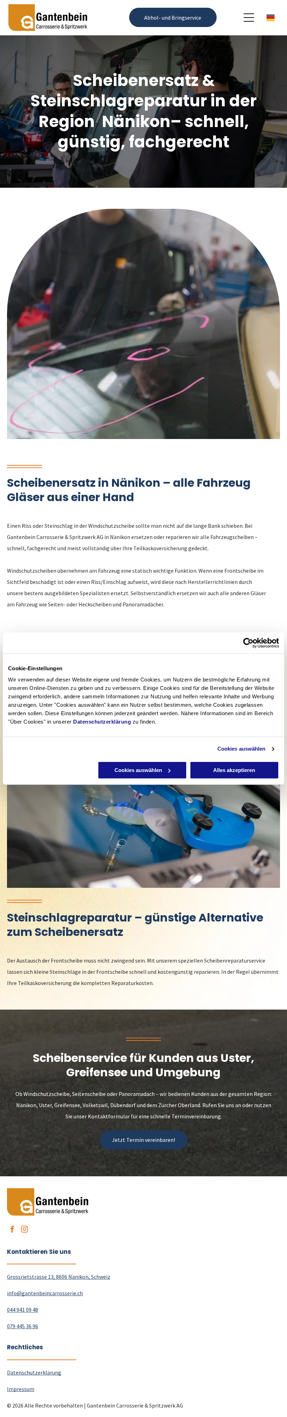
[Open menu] (249, 17)
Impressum (20, 1388)
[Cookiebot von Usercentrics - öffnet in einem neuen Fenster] (248, 643)
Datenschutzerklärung (102, 722)
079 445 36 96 (22, 1326)
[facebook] (12, 1230)
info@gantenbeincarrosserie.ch (45, 1293)
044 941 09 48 (22, 1309)
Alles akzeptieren (234, 770)
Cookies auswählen (241, 749)
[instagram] (24, 1230)
